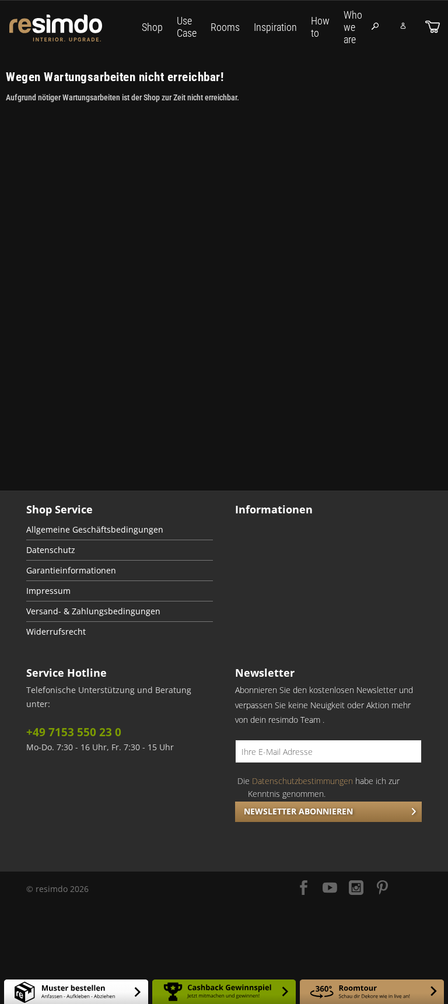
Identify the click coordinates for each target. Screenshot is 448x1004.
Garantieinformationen (71, 570)
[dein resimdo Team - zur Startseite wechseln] (72, 28)
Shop (152, 27)
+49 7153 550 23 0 (73, 732)
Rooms (225, 27)
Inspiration (275, 27)
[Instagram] (356, 888)
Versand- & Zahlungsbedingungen (93, 611)
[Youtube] (330, 888)
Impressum (48, 591)
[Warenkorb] (432, 27)
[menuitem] (119, 530)
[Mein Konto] (403, 26)
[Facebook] (303, 888)
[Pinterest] (382, 888)
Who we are (353, 27)
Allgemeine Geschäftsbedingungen (94, 529)
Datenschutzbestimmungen (302, 780)
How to (320, 27)
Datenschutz (50, 550)
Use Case (187, 27)
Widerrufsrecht (56, 632)
